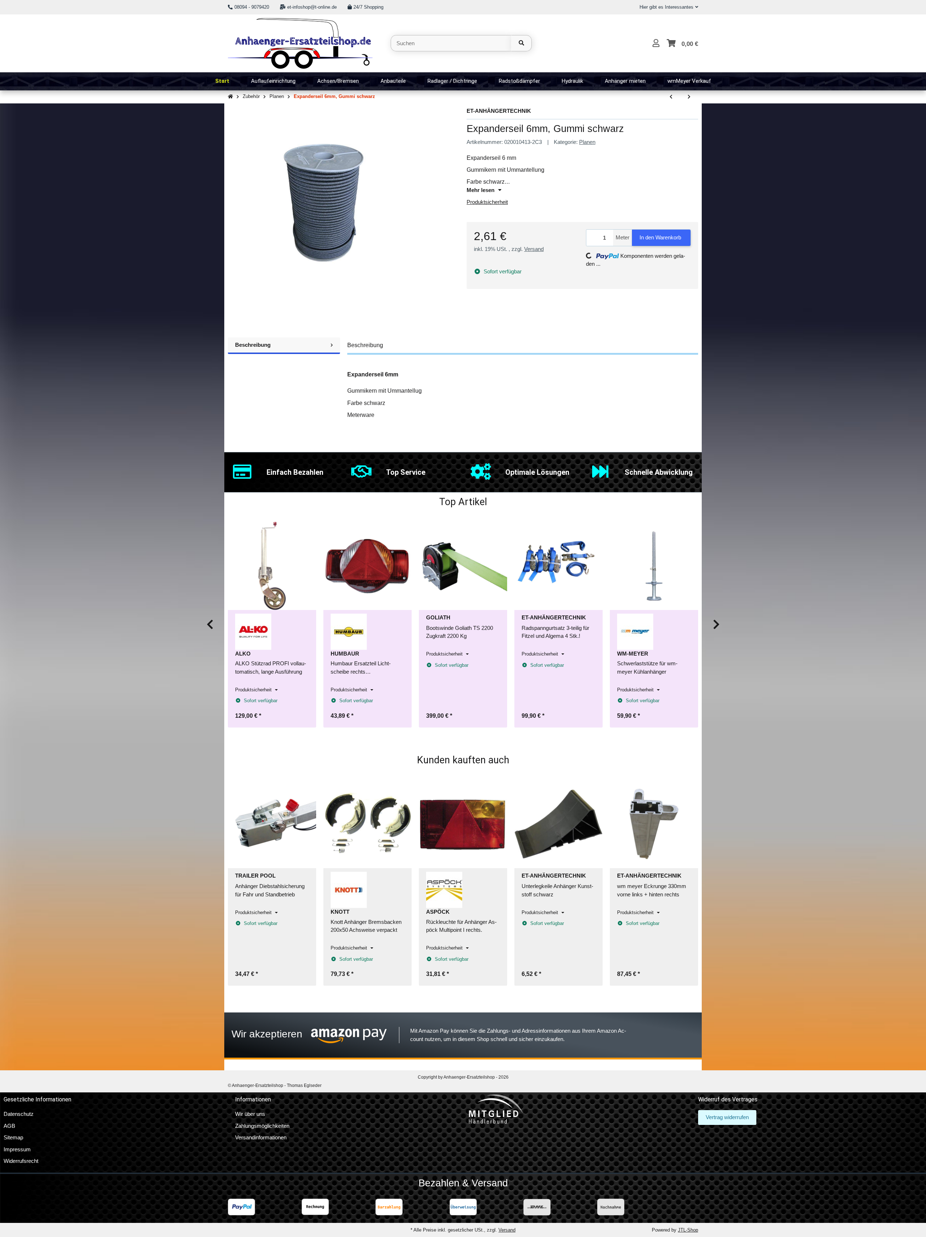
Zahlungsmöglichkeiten (262, 1126)
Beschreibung (253, 345)
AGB (9, 1126)
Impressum (17, 1149)
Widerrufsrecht (21, 1161)
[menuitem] (222, 81)
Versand (534, 249)
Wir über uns (250, 1114)
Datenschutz (19, 1114)
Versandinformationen (260, 1137)
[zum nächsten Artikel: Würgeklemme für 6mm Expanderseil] (689, 97)
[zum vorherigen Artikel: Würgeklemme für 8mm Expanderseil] (671, 97)
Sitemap (13, 1137)
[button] (666, 7)
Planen (587, 142)
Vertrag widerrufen (727, 1117)
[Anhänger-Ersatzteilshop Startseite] (300, 42)
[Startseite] (230, 96)
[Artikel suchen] (521, 43)
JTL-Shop (688, 1230)
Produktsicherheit (487, 202)
